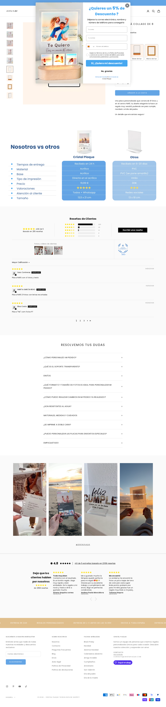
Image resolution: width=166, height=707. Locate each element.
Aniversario (88, 666)
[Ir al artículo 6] (9, 69)
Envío (54, 658)
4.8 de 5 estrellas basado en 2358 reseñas (95, 563)
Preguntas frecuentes (61, 650)
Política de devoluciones (62, 670)
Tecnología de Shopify (69, 697)
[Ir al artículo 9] (9, 95)
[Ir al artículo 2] (9, 34)
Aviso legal (56, 662)
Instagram (118, 654)
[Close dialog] (127, 5)
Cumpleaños (89, 662)
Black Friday (89, 642)
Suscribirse (15, 662)
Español (9, 697)
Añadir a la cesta (137, 93)
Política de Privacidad (61, 666)
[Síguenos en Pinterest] (13, 686)
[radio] (137, 52)
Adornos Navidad (91, 650)
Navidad (87, 646)
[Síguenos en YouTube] (19, 686)
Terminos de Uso (113, 77)
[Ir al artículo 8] (9, 86)
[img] (17, 269)
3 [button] (84, 321)
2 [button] (80, 321)
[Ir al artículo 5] (9, 60)
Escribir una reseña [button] (133, 230)
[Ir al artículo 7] (9, 78)
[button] (70, 224)
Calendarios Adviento (93, 654)
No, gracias (106, 71)
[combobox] (90, 46)
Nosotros (55, 642)
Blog (54, 654)
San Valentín (89, 670)
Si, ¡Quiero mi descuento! (106, 63)
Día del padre (90, 674)
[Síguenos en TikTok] (26, 686)
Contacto (56, 646)
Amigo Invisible (90, 658)
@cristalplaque (83, 544)
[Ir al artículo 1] (9, 25)
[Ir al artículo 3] (9, 43)
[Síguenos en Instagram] (7, 686)
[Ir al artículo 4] (9, 51)
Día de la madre (91, 678)
